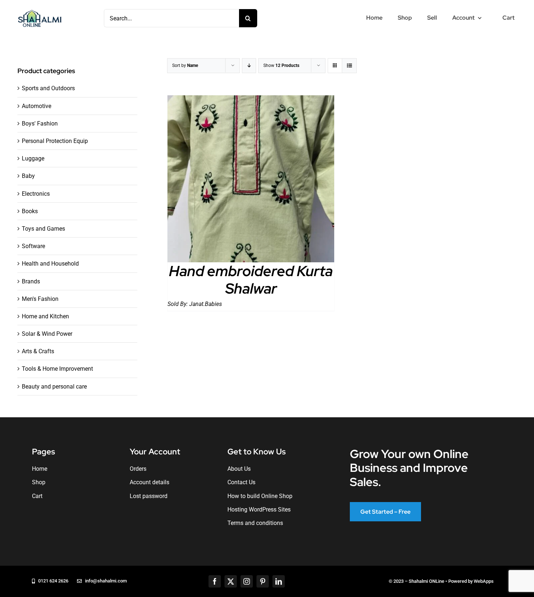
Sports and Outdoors (48, 88)
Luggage (33, 158)
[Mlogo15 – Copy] (39, 11)
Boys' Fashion (40, 123)
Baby (28, 175)
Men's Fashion (40, 298)
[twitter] (230, 581)
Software (33, 246)
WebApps (484, 581)
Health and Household (50, 263)
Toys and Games (43, 228)
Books (30, 211)
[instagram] (246, 581)
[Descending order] (249, 65)
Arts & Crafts (38, 351)
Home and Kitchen (45, 316)
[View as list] (349, 66)
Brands (31, 281)
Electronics (36, 193)
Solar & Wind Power (47, 333)
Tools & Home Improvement (57, 368)
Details (250, 180)
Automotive (36, 106)
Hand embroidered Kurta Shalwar (251, 279)
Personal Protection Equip (55, 141)
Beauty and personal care (54, 386)
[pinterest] (262, 581)
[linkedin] (278, 581)
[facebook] (215, 581)
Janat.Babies (205, 304)
